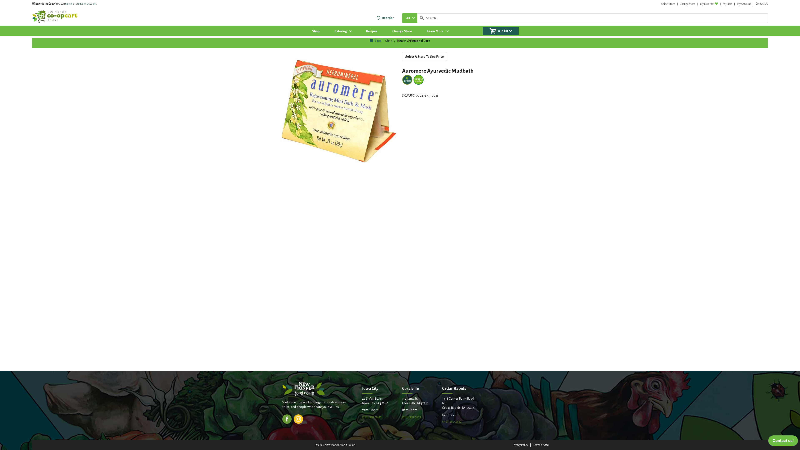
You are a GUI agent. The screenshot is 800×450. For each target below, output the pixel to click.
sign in (68, 3)
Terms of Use (541, 444)
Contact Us (762, 3)
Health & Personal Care (413, 40)
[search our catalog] (421, 18)
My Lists (727, 3)
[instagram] (298, 418)
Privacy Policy (520, 444)
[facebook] (287, 418)
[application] (783, 441)
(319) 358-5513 (411, 417)
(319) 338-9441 (371, 417)
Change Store (687, 3)
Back (377, 40)
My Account (744, 3)
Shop (388, 40)
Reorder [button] (388, 18)
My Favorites (707, 3)
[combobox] (409, 18)
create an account (86, 3)
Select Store (668, 3)
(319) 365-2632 (452, 421)
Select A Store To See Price (424, 56)
